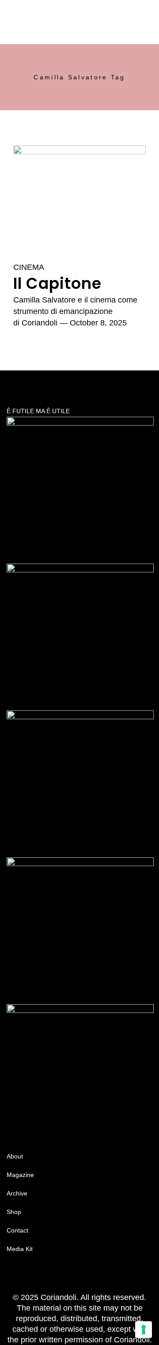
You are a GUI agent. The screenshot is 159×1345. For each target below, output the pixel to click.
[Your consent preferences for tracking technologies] (143, 1329)
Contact (17, 1230)
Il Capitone (57, 283)
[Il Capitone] (79, 198)
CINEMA (28, 267)
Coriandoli (39, 322)
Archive (17, 1193)
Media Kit (20, 1248)
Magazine (20, 1174)
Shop (14, 1211)
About (15, 1156)
